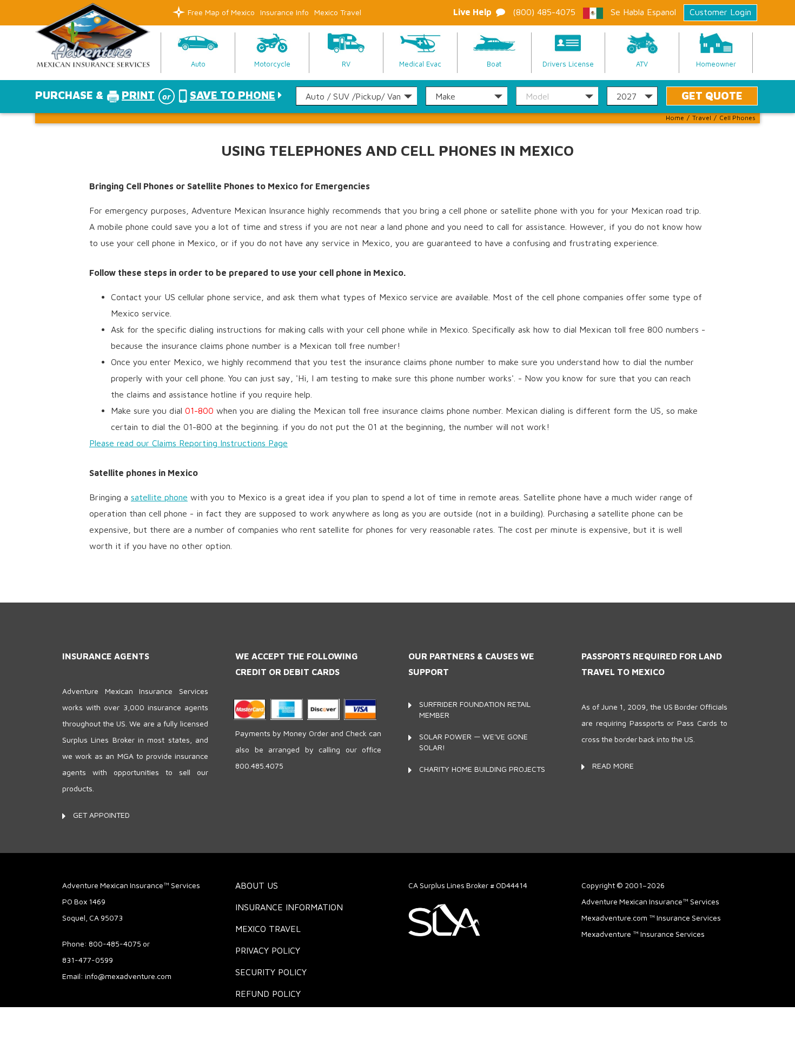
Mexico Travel (337, 12)
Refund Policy (268, 993)
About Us (256, 885)
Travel (701, 118)
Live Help (472, 12)
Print (138, 95)
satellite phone (159, 497)
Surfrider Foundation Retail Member (475, 709)
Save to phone (232, 95)
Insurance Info (284, 12)
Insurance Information (289, 907)
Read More (613, 765)
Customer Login (720, 12)
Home (675, 118)
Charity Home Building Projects (482, 768)
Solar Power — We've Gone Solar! (473, 742)
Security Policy (271, 972)
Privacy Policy (267, 950)
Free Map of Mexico (221, 12)
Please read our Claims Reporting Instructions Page (188, 443)
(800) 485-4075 (544, 12)
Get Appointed (101, 814)
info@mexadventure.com (128, 976)
